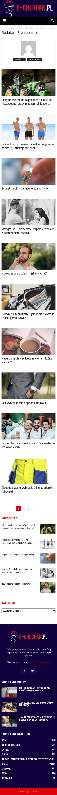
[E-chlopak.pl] (28, 8)
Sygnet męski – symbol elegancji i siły (25, 188)
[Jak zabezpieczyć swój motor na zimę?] (9, 707)
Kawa (5, 773)
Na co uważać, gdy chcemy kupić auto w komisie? (34, 689)
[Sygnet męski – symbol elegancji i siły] (28, 171)
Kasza (5, 749)
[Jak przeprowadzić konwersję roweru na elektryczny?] (9, 721)
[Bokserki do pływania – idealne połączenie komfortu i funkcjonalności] (28, 127)
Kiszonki (6, 768)
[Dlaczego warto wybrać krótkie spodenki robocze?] (28, 470)
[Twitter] (33, 671)
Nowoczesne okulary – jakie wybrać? (25, 273)
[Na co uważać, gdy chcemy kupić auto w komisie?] (9, 692)
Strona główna (8, 28)
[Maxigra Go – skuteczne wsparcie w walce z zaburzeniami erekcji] (28, 212)
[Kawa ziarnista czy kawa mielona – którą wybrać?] (28, 341)
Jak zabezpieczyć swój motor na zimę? (36, 704)
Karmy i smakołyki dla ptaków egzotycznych (28, 759)
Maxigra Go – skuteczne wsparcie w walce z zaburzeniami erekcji (28, 231)
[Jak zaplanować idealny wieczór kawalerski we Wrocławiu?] (28, 426)
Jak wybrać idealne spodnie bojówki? (24, 403)
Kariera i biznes (11, 745)
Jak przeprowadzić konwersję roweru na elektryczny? (37, 718)
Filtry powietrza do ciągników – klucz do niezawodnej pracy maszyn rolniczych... (27, 101)
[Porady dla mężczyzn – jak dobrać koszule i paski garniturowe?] (28, 297)
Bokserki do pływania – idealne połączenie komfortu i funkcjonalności (28, 146)
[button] (52, 21)
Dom (4, 740)
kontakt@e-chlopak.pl (39, 662)
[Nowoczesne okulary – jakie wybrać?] (28, 256)
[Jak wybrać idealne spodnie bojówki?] (28, 385)
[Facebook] (24, 671)
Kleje (5, 754)
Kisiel (5, 763)
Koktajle (7, 778)
